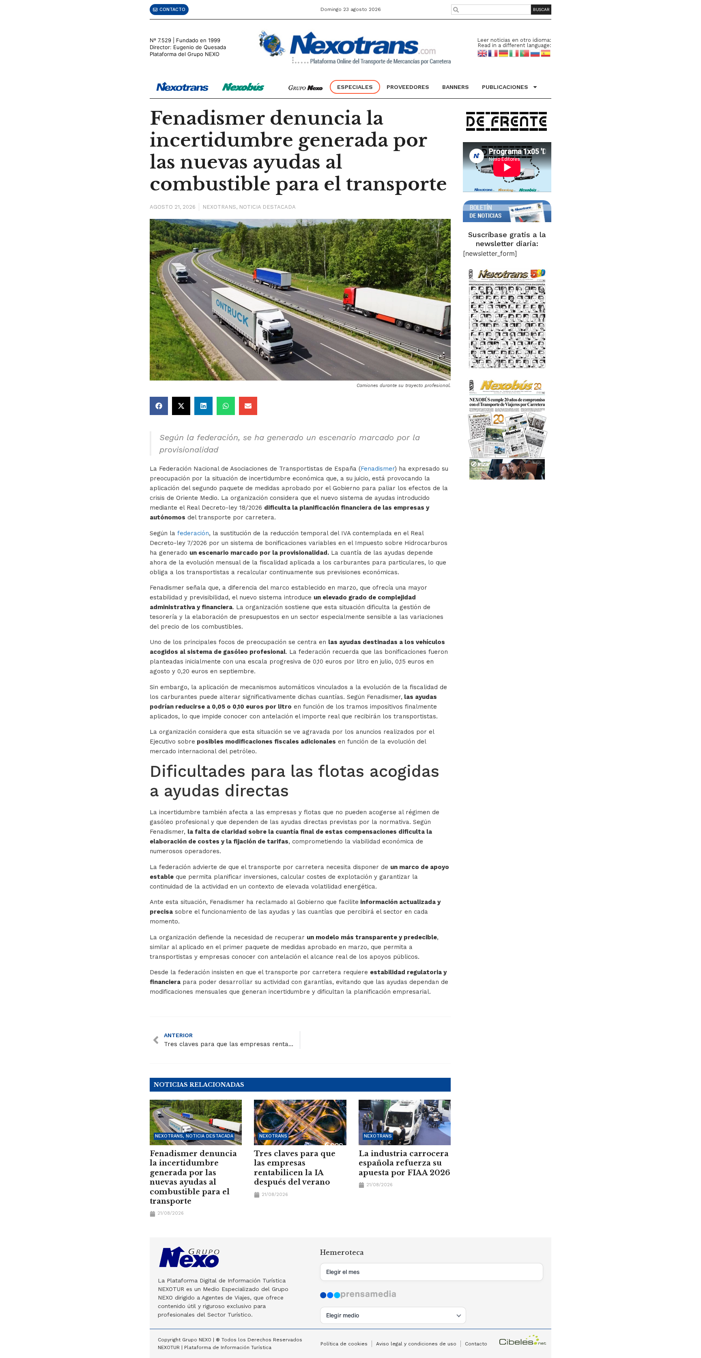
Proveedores (408, 87)
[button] (159, 406)
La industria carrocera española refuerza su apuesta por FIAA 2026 (404, 1163)
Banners (455, 87)
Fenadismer (378, 468)
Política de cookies (344, 1344)
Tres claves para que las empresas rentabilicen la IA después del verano (294, 1168)
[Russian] (535, 53)
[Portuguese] (525, 53)
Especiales (355, 87)
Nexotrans (219, 207)
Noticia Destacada (267, 207)
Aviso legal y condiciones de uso (416, 1344)
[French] (493, 53)
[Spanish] (546, 53)
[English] (482, 53)
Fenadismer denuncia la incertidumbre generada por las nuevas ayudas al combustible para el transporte (193, 1177)
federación (193, 533)
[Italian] (514, 53)
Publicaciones (505, 87)
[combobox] (491, 9)
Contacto (476, 1344)
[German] (504, 53)
